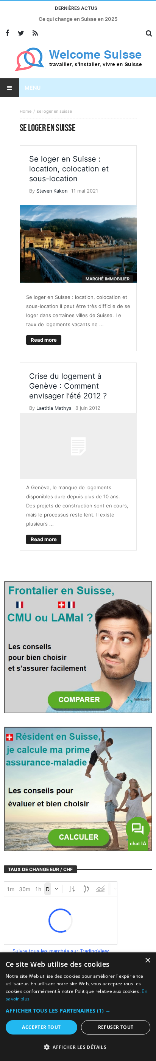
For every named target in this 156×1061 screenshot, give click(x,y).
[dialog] (78, 1006)
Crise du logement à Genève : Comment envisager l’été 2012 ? (68, 386)
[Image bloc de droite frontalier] (78, 646)
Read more (44, 340)
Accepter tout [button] (41, 1027)
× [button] (147, 960)
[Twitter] (21, 33)
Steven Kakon (51, 191)
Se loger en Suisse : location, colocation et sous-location (69, 168)
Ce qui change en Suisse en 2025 (78, 19)
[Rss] (35, 33)
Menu (33, 87)
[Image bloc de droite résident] (78, 788)
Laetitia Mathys (54, 408)
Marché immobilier (107, 279)
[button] (78, 1011)
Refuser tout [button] (116, 1027)
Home (25, 111)
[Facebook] (7, 33)
